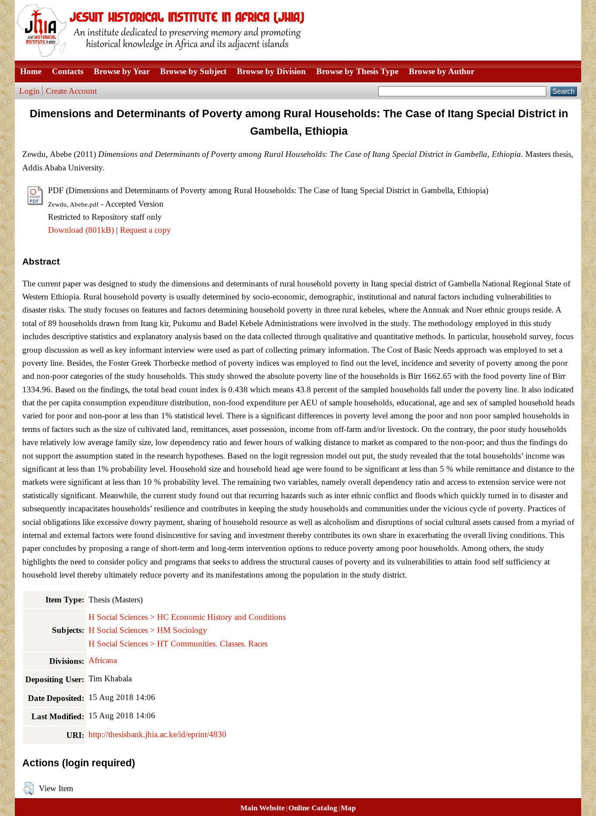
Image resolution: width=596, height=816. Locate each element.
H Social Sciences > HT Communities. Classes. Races (178, 643)
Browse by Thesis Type (357, 71)
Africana (103, 660)
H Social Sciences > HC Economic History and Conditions (187, 617)
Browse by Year (122, 71)
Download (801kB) (81, 230)
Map (348, 808)
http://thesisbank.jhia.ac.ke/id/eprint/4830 (157, 734)
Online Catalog (312, 808)
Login (29, 90)
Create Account (71, 90)
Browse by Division (271, 71)
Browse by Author (441, 71)
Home (30, 71)
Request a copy (145, 230)
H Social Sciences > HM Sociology (148, 630)
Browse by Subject (193, 71)
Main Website (262, 808)
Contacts (67, 71)
